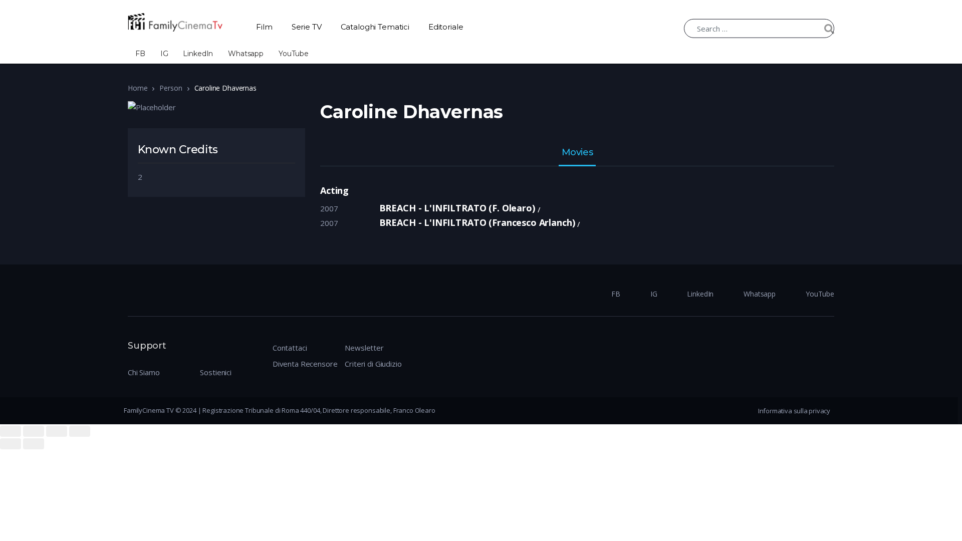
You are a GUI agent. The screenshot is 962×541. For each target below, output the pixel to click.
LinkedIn (198, 53)
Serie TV (307, 27)
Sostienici (215, 372)
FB (140, 53)
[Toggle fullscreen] (56, 431)
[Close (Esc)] (10, 431)
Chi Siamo (144, 372)
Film (264, 27)
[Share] (33, 431)
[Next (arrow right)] (33, 443)
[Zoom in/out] (79, 431)
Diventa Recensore (305, 364)
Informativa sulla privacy (794, 410)
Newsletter (364, 348)
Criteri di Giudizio (373, 364)
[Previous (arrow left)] (10, 443)
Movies (577, 153)
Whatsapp (246, 53)
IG (164, 53)
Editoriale (445, 27)
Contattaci (290, 348)
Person (170, 88)
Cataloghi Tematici (375, 27)
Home (137, 88)
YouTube (294, 53)
